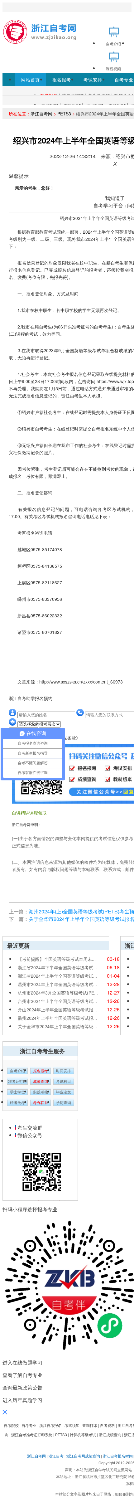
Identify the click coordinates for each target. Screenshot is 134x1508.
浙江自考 (56, 1455)
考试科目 (63, 1081)
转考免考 (17, 1103)
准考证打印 (17, 1081)
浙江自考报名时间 (118, 1455)
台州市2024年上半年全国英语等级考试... (57, 1001)
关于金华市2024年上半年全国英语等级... (57, 1026)
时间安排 (63, 1071)
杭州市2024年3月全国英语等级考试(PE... (58, 993)
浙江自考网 (41, 113)
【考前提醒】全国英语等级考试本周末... (57, 959)
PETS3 (64, 113)
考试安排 (93, 79)
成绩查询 (40, 1081)
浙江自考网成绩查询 (83, 1455)
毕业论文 (63, 1092)
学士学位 (17, 1092)
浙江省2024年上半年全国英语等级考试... (57, 976)
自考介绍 (17, 1071)
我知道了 (115, 198)
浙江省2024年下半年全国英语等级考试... (57, 967)
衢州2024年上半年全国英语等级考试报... (57, 1018)
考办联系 (40, 1103)
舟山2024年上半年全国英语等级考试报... (57, 1009)
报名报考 (61, 79)
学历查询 (63, 1103)
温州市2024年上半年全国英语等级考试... (57, 984)
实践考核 (40, 1092)
